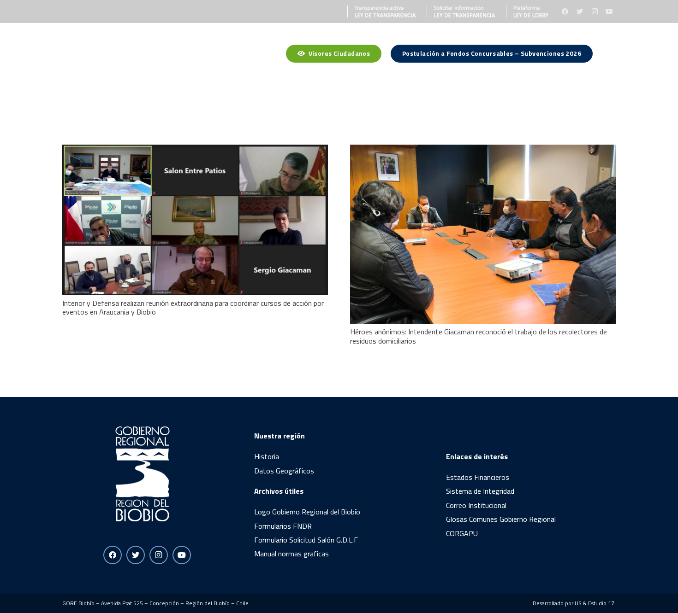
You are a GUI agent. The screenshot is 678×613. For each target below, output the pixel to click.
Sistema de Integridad (480, 490)
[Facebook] (565, 11)
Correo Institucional (476, 505)
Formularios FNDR (283, 525)
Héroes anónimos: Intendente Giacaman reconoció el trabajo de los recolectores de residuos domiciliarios (478, 336)
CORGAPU (462, 533)
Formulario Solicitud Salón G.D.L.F (306, 539)
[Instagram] (594, 11)
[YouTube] (609, 11)
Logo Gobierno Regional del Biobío (307, 511)
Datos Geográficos (284, 470)
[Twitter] (579, 11)
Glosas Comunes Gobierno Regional (501, 519)
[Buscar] (610, 55)
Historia (266, 456)
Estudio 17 (601, 603)
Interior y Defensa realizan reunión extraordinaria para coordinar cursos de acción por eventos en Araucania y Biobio (193, 307)
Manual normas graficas (291, 553)
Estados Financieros (477, 477)
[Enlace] (381, 12)
